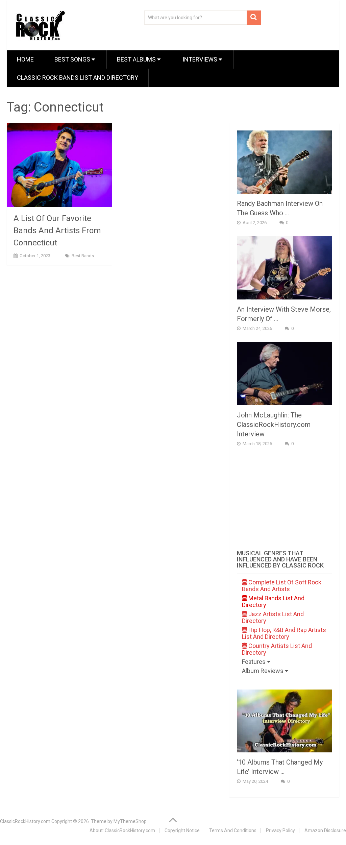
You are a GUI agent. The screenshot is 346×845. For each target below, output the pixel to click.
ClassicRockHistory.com (25, 821)
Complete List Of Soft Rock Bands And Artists (281, 586)
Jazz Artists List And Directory (273, 617)
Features (254, 661)
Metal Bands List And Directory (273, 601)
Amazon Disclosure (325, 830)
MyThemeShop (130, 821)
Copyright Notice (182, 830)
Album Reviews (263, 670)
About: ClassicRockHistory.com (122, 830)
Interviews (200, 59)
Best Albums (137, 59)
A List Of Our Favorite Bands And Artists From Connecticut (57, 230)
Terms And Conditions (232, 830)
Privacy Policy (280, 830)
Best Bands (83, 255)
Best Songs (73, 59)
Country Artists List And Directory (277, 649)
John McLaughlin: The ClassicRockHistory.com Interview (274, 424)
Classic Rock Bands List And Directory (77, 77)
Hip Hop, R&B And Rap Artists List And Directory (284, 633)
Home (25, 59)
